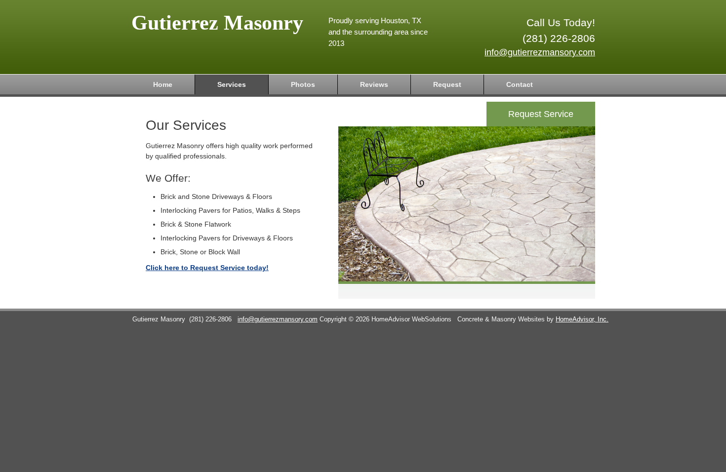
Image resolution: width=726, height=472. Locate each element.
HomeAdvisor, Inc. (582, 319)
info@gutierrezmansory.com (539, 52)
